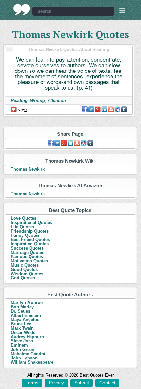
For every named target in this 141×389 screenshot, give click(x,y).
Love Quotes (23, 218)
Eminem (19, 345)
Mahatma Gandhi (28, 353)
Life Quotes (22, 226)
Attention (57, 100)
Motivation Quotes (29, 260)
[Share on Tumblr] (124, 109)
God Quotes (23, 278)
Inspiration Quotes (30, 243)
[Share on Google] (98, 109)
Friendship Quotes (30, 231)
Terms (32, 382)
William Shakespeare (32, 362)
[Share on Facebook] (85, 109)
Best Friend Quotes (30, 239)
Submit (81, 382)
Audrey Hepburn (27, 336)
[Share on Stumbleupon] (111, 109)
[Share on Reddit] (117, 109)
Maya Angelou (25, 319)
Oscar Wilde (23, 332)
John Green (22, 349)
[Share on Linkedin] (104, 109)
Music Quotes (25, 265)
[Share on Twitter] (91, 109)
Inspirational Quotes (31, 222)
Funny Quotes (25, 235)
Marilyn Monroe (27, 302)
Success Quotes (27, 248)
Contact (107, 382)
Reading (19, 100)
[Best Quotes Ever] (21, 9)
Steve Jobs (22, 340)
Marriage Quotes (27, 252)
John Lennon (24, 358)
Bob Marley (22, 306)
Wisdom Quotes (27, 273)
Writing (37, 100)
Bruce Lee (21, 323)
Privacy (56, 382)
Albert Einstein (26, 315)
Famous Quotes (27, 256)
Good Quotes (24, 269)
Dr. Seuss (20, 311)
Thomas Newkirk (28, 169)
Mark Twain (22, 328)
